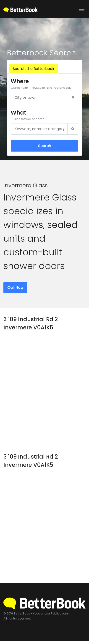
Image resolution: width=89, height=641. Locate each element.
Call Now (15, 287)
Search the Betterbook (33, 68)
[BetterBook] (20, 9)
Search (44, 145)
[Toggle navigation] (82, 9)
